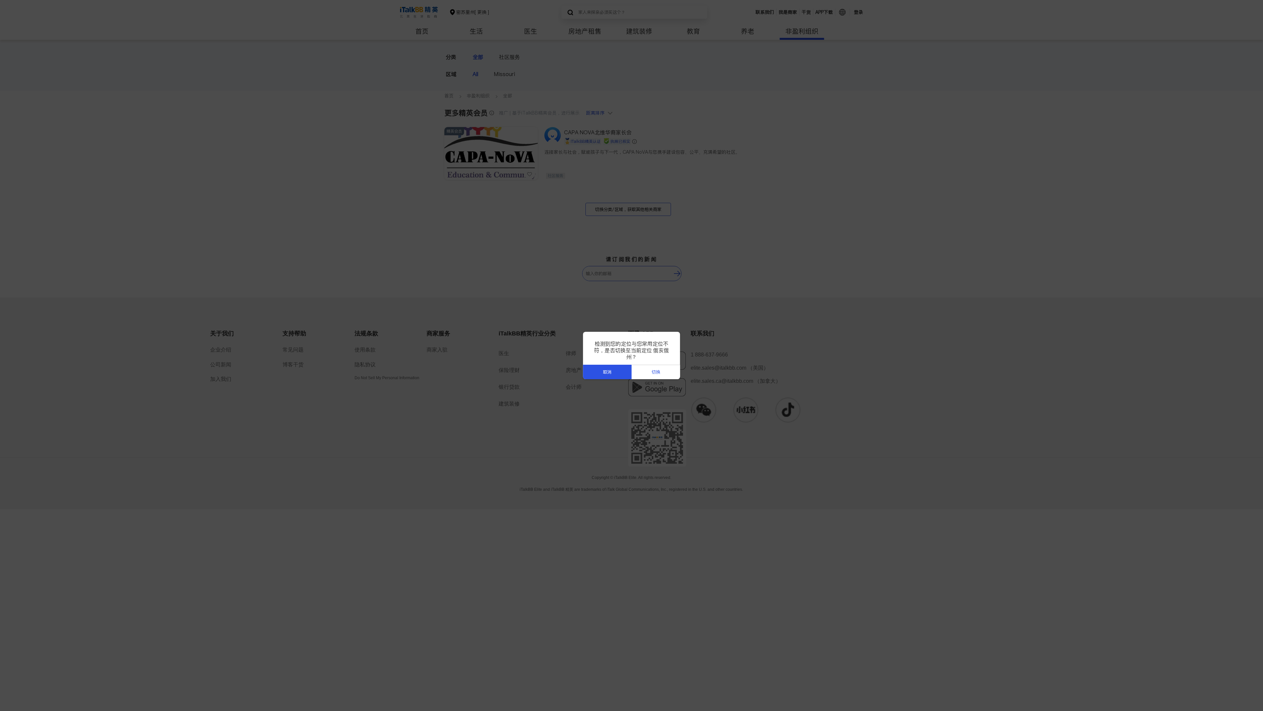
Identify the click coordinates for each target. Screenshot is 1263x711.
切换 (656, 372)
